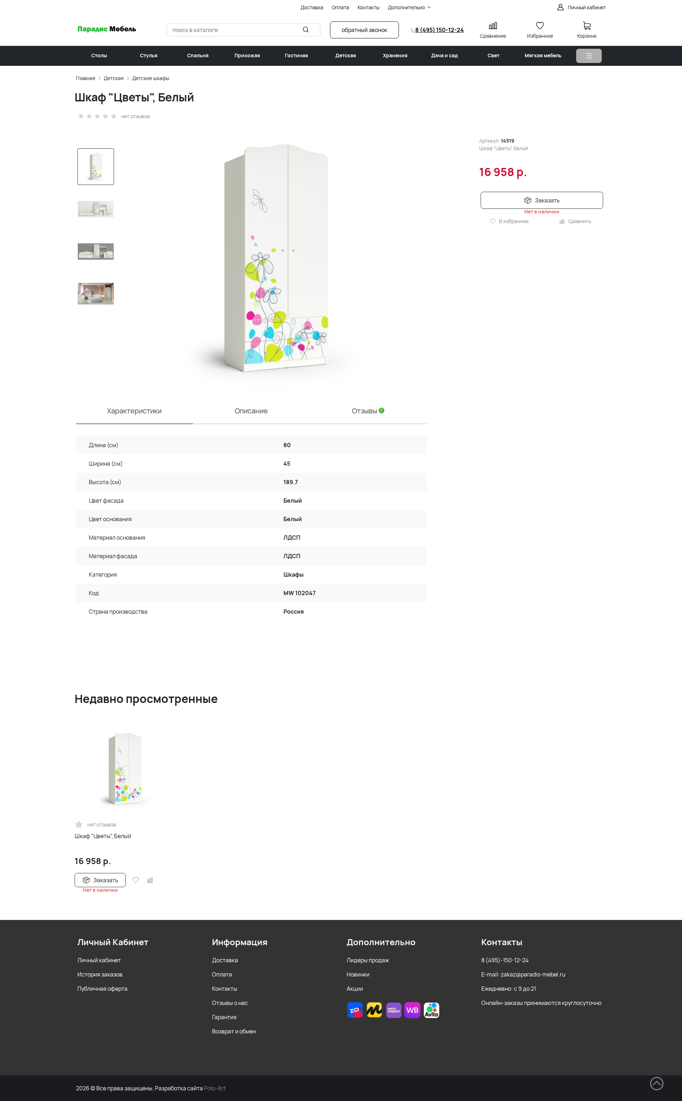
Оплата (222, 974)
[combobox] (243, 29)
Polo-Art (215, 1088)
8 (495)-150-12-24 (505, 960)
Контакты (224, 989)
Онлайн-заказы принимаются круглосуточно (541, 1003)
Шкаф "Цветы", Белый (103, 836)
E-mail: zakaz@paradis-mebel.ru (523, 974)
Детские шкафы (150, 78)
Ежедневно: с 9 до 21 (508, 989)
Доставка (225, 960)
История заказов (100, 974)
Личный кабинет (99, 960)
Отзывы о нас (230, 1003)
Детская (114, 78)
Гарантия (224, 1017)
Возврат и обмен (234, 1031)
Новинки (358, 974)
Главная (85, 78)
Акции (355, 989)
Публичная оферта (102, 989)
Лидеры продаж (368, 960)
